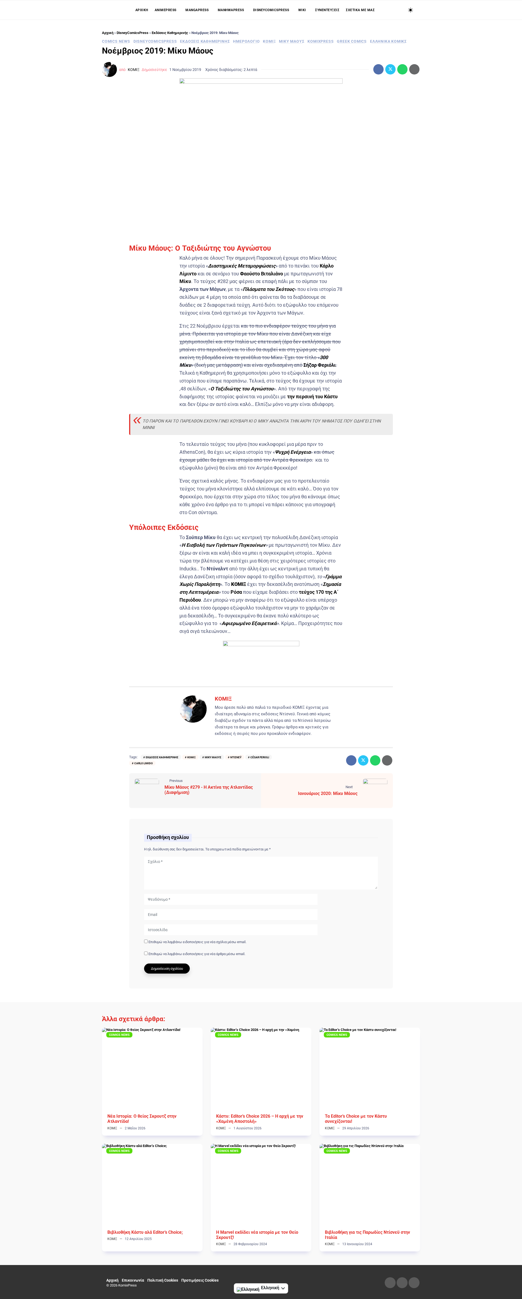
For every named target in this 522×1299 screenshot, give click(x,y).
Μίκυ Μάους (291, 41)
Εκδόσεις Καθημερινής (170, 33)
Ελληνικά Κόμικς (388, 41)
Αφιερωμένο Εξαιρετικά (249, 623)
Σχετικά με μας (360, 10)
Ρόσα (236, 592)
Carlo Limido (143, 763)
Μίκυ (185, 281)
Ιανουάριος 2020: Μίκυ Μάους (328, 793)
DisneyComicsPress (271, 10)
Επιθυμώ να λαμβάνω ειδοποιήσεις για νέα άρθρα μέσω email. (196, 954)
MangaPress (197, 10)
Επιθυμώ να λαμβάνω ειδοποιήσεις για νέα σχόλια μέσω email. (197, 942)
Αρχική (141, 10)
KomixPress (320, 41)
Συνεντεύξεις (327, 10)
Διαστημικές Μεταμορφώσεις (241, 266)
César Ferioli (259, 757)
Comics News (116, 41)
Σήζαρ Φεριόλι (319, 365)
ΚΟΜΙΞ (269, 41)
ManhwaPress (231, 10)
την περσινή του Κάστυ (312, 396)
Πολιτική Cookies (162, 1280)
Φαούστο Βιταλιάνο (261, 273)
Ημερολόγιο (246, 41)
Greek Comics (352, 41)
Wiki (302, 10)
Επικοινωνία (133, 1280)
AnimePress (165, 10)
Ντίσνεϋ (235, 757)
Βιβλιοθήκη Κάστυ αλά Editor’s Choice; (145, 1232)
